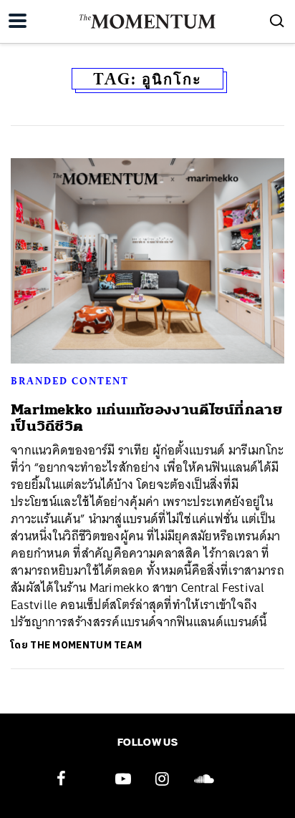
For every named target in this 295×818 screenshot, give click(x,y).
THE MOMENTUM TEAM (86, 645)
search (277, 20)
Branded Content (70, 380)
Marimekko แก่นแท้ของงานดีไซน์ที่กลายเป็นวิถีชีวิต (146, 418)
